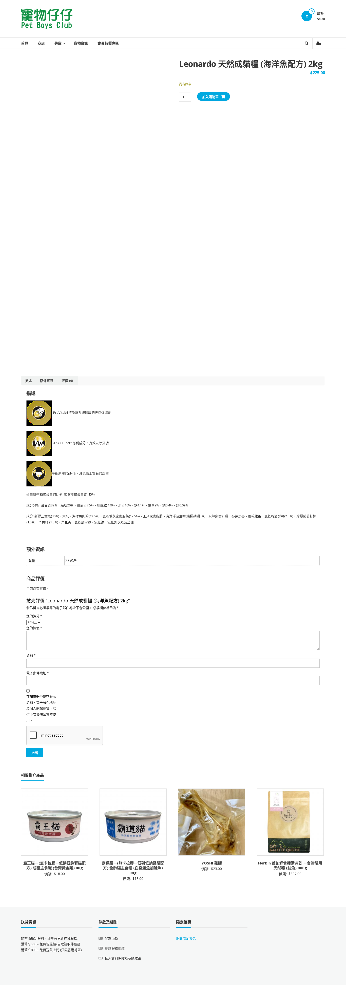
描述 (28, 380)
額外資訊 (46, 380)
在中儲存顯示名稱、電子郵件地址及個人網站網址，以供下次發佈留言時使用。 (41, 708)
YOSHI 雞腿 (211, 862)
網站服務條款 (115, 948)
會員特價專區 (108, 43)
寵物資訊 (81, 43)
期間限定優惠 (186, 938)
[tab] (28, 380)
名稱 (30, 655)
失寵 (58, 43)
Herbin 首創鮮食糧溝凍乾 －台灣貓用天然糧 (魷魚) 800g (290, 865)
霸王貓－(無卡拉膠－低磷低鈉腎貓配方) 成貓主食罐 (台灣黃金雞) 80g (54, 865)
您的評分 (34, 616)
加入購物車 (210, 96)
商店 (41, 43)
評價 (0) (67, 380)
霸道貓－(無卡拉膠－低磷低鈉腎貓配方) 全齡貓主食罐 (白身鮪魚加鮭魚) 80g (133, 867)
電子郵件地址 (37, 673)
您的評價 (34, 628)
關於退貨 (111, 938)
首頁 (24, 43)
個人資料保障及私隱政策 (123, 958)
